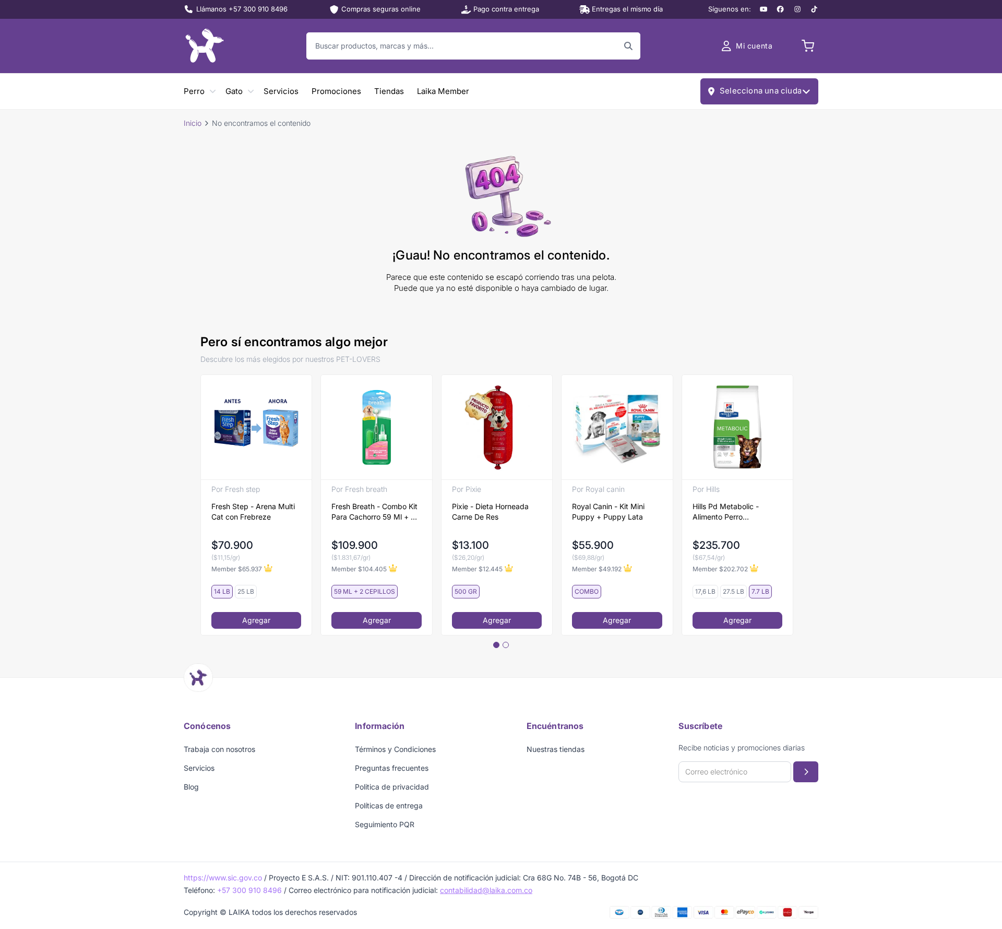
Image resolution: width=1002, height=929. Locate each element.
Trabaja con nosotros (219, 749)
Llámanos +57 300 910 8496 (242, 9)
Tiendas (389, 91)
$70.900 (232, 545)
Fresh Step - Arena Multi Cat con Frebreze (253, 511)
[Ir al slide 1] (496, 645)
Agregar (256, 620)
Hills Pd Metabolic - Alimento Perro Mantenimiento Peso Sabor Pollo (727, 512)
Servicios (281, 91)
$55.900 (593, 545)
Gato (234, 91)
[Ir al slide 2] (506, 645)
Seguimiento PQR (384, 824)
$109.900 (354, 545)
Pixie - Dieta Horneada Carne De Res (490, 511)
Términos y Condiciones (395, 749)
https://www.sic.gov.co (223, 877)
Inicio (192, 123)
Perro (194, 91)
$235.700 (716, 545)
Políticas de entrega (389, 805)
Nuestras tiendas (555, 749)
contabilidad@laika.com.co (486, 890)
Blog (191, 786)
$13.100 (470, 545)
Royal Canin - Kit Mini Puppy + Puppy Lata (608, 511)
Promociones (336, 91)
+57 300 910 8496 (249, 890)
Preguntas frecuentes (391, 767)
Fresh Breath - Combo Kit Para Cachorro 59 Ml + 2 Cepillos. (374, 512)
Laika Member (443, 91)
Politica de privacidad (392, 786)
